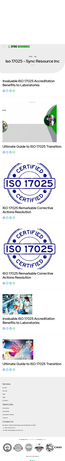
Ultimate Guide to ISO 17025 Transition (32, 146)
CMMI (4, 394)
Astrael (44, 439)
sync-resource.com (32, 439)
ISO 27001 (5, 391)
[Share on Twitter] (7, 90)
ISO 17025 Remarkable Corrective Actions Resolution (28, 210)
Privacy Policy (6, 408)
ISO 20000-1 (5, 400)
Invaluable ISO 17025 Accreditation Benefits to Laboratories (29, 83)
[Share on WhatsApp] (13, 90)
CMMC (4, 397)
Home (30, 56)
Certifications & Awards (8, 414)
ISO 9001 (5, 388)
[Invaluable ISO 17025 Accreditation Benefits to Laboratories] (32, 304)
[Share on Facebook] (4, 90)
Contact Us (5, 418)
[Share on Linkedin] (10, 90)
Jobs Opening (6, 411)
